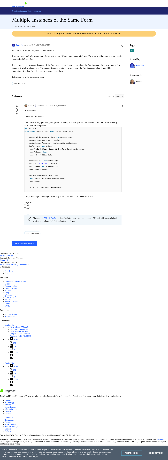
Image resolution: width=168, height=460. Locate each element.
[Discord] (11, 359)
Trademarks (160, 439)
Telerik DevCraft (6, 256)
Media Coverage (11, 409)
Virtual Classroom (12, 301)
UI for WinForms (34, 11)
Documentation (11, 286)
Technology (9, 402)
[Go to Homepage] (25, 7)
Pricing (7, 273)
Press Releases (10, 407)
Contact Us (9, 325)
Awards (8, 405)
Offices (8, 414)
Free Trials (9, 271)
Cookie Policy (51, 454)
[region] (84, 453)
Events (7, 304)
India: (19, 331)
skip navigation (18, 7)
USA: (19, 327)
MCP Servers (5, 265)
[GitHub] (11, 356)
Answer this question (24, 243)
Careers (8, 411)
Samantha (19, 45)
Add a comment (20, 83)
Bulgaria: (20, 334)
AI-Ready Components (20, 265)
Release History (11, 288)
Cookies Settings (155, 453)
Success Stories (11, 314)
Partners (8, 299)
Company (9, 400)
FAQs (7, 306)
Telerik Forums (20, 11)
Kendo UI (4, 260)
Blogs (7, 293)
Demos (7, 284)
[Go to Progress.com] (8, 392)
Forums (8, 290)
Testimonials (10, 316)
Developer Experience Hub (15, 282)
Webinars (8, 295)
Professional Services (13, 297)
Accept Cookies (131, 453)
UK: (19, 329)
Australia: (20, 336)
